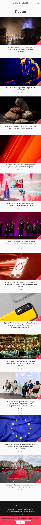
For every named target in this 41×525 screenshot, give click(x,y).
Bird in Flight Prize (29, 511)
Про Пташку (11, 509)
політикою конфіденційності (23, 520)
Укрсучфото (15, 514)
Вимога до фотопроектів (15, 511)
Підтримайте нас (26, 514)
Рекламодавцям (29, 509)
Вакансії (19, 509)
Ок (20, 522)
